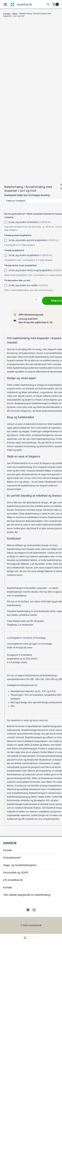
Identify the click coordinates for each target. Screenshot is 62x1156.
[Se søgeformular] (48, 4)
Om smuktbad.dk (13, 880)
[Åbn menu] (6, 4)
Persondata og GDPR (15, 872)
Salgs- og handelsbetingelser (20, 865)
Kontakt (7, 887)
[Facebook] (28, 910)
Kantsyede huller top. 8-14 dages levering (27, 195)
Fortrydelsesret (11, 857)
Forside (6, 13)
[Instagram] (34, 910)
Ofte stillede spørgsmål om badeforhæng (26, 894)
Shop (14, 13)
